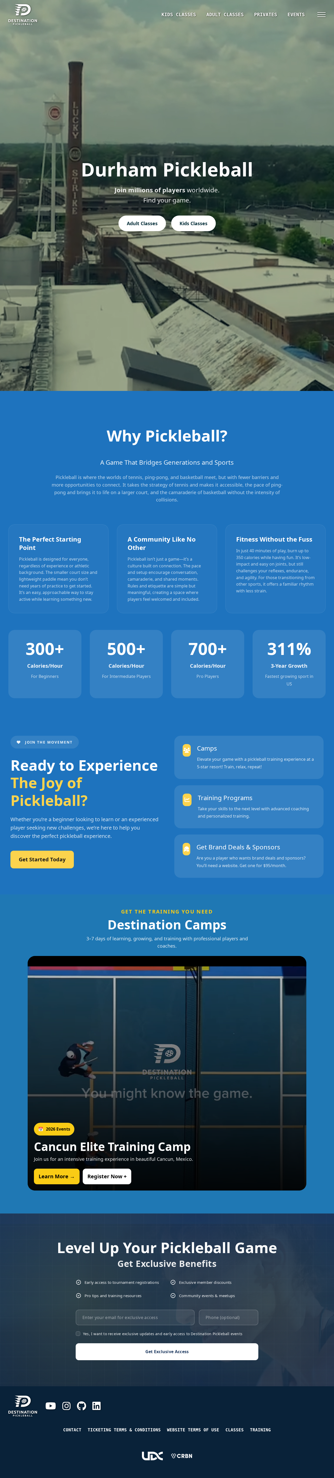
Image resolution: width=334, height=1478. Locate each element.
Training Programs (225, 797)
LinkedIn (96, 1406)
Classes (234, 1429)
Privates (265, 14)
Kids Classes (179, 14)
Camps (207, 748)
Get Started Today (42, 859)
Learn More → (57, 1176)
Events (296, 14)
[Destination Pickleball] (39, 14)
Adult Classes (225, 14)
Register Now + (107, 1176)
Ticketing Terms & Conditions (124, 1429)
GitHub (81, 1406)
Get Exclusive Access (167, 1351)
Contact (72, 1429)
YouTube (50, 1406)
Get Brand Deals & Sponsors (238, 847)
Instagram (66, 1406)
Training (260, 1429)
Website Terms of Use (193, 1429)
